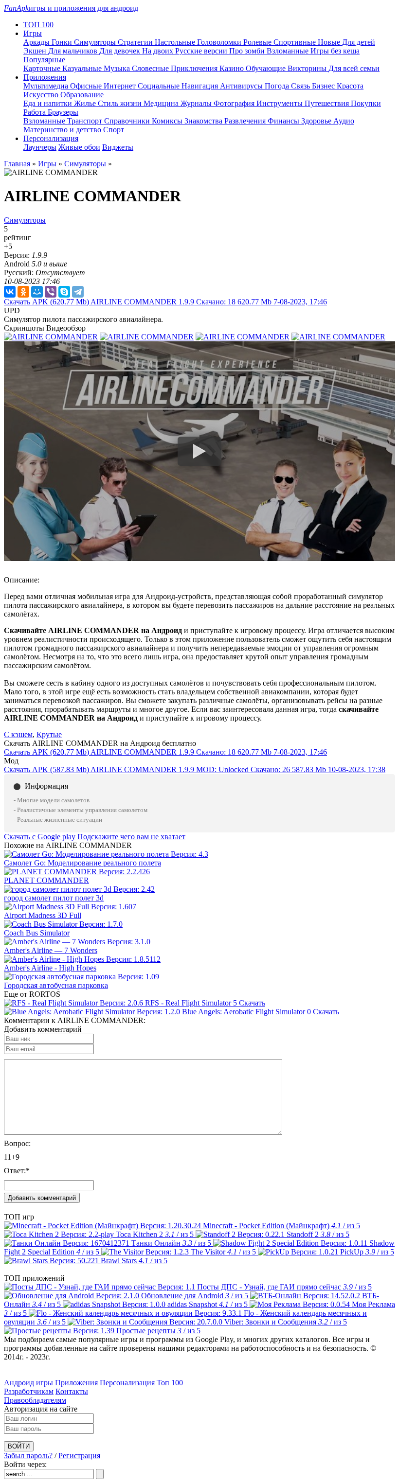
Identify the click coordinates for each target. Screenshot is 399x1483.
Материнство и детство (63, 129)
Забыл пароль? (28, 1455)
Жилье (86, 103)
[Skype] (64, 292)
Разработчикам (29, 1391)
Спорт (113, 129)
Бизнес (324, 86)
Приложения (76, 1382)
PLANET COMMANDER (46, 880)
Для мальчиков (73, 51)
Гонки (63, 42)
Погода (278, 86)
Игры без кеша (335, 51)
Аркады (37, 42)
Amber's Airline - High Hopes (50, 968)
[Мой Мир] (37, 292)
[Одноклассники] (23, 292)
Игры (47, 163)
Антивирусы (242, 86)
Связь (301, 86)
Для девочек (120, 51)
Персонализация (127, 1382)
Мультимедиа (46, 86)
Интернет (121, 86)
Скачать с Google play (39, 836)
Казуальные (83, 68)
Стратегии (136, 42)
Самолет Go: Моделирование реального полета (82, 863)
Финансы (284, 121)
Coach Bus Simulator (37, 933)
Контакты (71, 1391)
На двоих (158, 51)
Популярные (44, 59)
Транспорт (85, 121)
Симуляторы (96, 42)
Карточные (42, 68)
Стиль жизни (121, 103)
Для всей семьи (354, 68)
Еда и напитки (48, 103)
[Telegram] (78, 292)
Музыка (118, 68)
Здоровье (317, 121)
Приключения (195, 68)
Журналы (197, 103)
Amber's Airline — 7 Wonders (50, 950)
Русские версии (202, 51)
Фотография (235, 103)
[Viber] (50, 292)
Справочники (128, 121)
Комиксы (168, 121)
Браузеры (63, 112)
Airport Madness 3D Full (42, 915)
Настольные (176, 42)
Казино (232, 68)
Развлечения (246, 121)
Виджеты (117, 147)
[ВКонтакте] (10, 292)
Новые (330, 42)
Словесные (151, 68)
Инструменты (280, 103)
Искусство (41, 94)
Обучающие (267, 68)
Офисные (87, 86)
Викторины (308, 68)
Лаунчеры (39, 147)
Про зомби (248, 51)
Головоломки (220, 42)
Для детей (358, 42)
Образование (82, 94)
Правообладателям (35, 1400)
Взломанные (288, 51)
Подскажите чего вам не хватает (131, 836)
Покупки (366, 103)
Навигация (200, 86)
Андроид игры (28, 1382)
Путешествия (328, 103)
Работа (35, 112)
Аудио (343, 121)
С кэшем (18, 734)
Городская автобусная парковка (56, 985)
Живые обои (79, 147)
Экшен (35, 51)
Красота (350, 86)
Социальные (159, 86)
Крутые (49, 734)
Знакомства (204, 121)
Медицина (162, 103)
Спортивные (295, 42)
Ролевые (258, 42)
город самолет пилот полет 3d (54, 898)
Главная (17, 163)
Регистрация (79, 1455)
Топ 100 (170, 1382)
